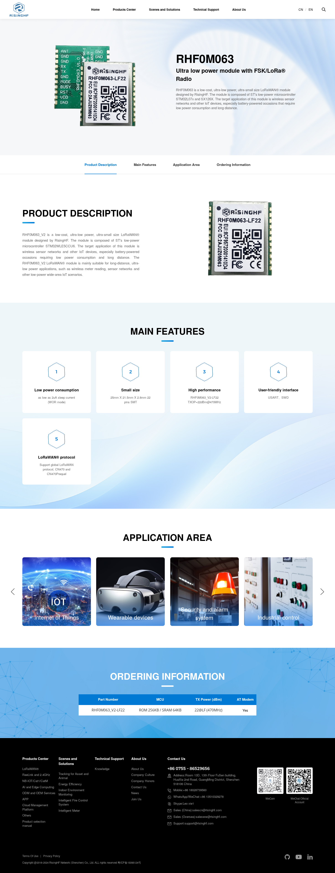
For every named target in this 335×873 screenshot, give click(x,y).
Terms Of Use (30, 856)
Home (95, 9)
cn (301, 9)
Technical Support (206, 9)
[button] (13, 591)
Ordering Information (233, 164)
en (311, 9)
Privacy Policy (51, 856)
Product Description (101, 164)
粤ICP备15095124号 (129, 862)
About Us (239, 9)
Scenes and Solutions (164, 9)
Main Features (145, 164)
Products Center (124, 9)
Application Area (186, 164)
